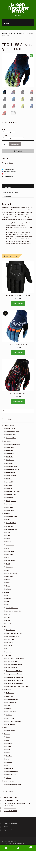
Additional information (10, 192)
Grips (7, 548)
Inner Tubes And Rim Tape (14, 633)
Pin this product (9, 174)
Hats (7, 605)
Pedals (8, 564)
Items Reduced (10, 730)
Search (18, 848)
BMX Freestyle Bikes (12, 431)
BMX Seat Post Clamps (13, 491)
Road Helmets (10, 724)
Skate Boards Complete (13, 784)
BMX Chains (9, 450)
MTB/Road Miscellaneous (14, 664)
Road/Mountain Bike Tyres (14, 683)
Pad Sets (9, 715)
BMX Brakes (9, 447)
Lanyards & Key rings (12, 636)
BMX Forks (9, 457)
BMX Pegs (9, 485)
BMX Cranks (9, 453)
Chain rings (9, 526)
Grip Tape (9, 756)
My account (8, 830)
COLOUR (5, 135)
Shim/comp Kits (11, 775)
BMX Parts (7, 441)
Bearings (8, 743)
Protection (12, 33)
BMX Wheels (10, 510)
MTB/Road (7, 655)
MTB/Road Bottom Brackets (15, 658)
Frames (8, 542)
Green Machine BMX (18, 8)
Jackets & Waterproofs (13, 611)
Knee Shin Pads (11, 712)
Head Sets (9, 554)
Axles (8, 737)
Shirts (8, 614)
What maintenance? (10, 808)
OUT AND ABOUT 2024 (11, 800)
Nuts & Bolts (10, 639)
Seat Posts (9, 576)
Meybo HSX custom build (11, 797)
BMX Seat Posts (11, 494)
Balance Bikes (10, 428)
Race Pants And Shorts (13, 721)
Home (5, 33)
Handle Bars (10, 551)
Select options (18, 303)
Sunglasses (9, 646)
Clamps (8, 746)
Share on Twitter (9, 169)
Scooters (7, 734)
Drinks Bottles (10, 630)
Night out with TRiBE (10, 811)
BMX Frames (10, 460)
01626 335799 (19, 844)
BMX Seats (9, 498)
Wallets (8, 652)
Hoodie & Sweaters (12, 608)
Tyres (8, 586)
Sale (5, 727)
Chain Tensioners (11, 529)
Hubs (7, 557)
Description (7, 187)
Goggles (8, 708)
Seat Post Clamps (11, 573)
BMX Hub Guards (11, 476)
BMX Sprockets (11, 501)
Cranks (8, 535)
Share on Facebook (10, 171)
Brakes (8, 520)
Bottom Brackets (11, 516)
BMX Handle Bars (11, 466)
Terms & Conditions (10, 823)
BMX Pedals (9, 482)
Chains (8, 532)
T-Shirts (8, 623)
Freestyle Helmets (11, 699)
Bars (7, 740)
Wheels (8, 589)
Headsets (9, 762)
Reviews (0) (7, 196)
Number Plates (10, 560)
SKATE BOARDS (9, 781)
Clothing (6, 592)
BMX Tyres (9, 507)
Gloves (19, 33)
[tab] (18, 186)
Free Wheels (10, 545)
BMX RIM (9, 488)
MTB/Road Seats (11, 668)
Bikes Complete (9, 425)
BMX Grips (9, 463)
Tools (8, 649)
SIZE (3, 129)
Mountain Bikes (11, 438)
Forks (8, 538)
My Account (6, 848)
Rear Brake (9, 768)
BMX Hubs (9, 479)
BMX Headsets (10, 472)
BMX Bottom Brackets (13, 444)
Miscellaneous (8, 627)
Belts (7, 601)
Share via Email (9, 176)
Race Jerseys (10, 718)
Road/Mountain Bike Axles (14, 671)
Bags (7, 595)
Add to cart (15, 144)
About (6, 827)
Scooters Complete (12, 771)
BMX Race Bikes (11, 435)
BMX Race (7, 513)
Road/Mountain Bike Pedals (14, 680)
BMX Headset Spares (12, 469)
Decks (8, 749)
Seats (8, 579)
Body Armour (10, 693)
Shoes (8, 617)
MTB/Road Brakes (11, 661)
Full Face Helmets (11, 702)
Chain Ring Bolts (11, 523)
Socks (8, 620)
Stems (8, 583)
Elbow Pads (9, 696)
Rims (7, 570)
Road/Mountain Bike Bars (14, 674)
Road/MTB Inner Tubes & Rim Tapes (17, 686)
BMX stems (9, 504)
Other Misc (9, 642)
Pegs (7, 765)
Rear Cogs (9, 567)
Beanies (8, 598)
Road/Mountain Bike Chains (14, 677)
